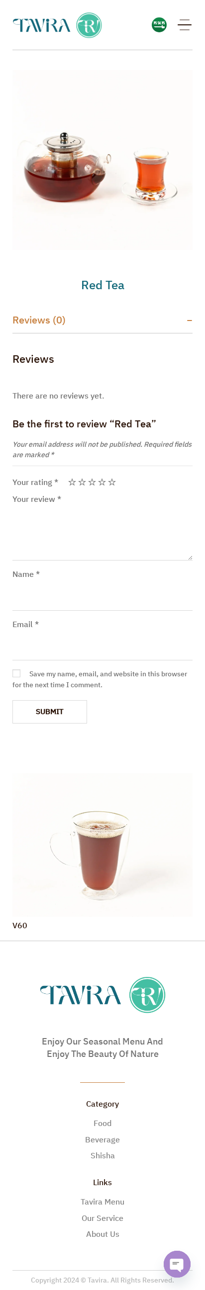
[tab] (102, 320)
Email (25, 625)
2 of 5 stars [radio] (82, 482)
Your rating (35, 482)
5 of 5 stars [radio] (112, 482)
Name (26, 574)
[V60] (102, 845)
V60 (19, 926)
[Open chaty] (177, 1264)
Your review (36, 499)
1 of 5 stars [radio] (72, 482)
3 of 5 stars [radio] (92, 482)
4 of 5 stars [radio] (102, 482)
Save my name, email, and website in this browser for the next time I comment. (99, 679)
